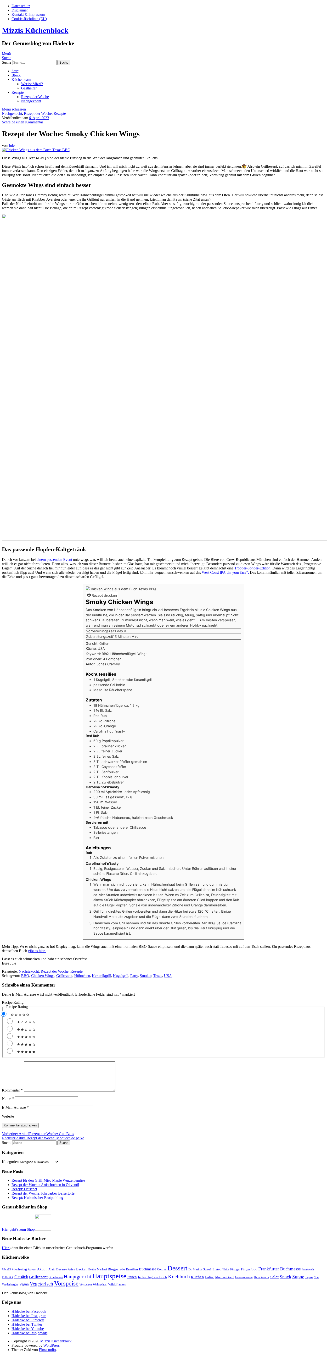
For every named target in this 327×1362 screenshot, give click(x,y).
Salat (274, 1276)
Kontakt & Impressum (28, 14)
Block (16, 75)
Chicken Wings (42, 976)
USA (168, 976)
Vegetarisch (41, 1284)
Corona (162, 1269)
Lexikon (209, 1277)
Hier (6, 1248)
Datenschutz (20, 6)
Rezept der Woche (35, 97)
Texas (157, 976)
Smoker (145, 976)
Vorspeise (66, 1283)
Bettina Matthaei (97, 1269)
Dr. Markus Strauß (200, 1269)
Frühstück (7, 1277)
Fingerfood (249, 1269)
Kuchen (197, 1277)
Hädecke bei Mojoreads (29, 1333)
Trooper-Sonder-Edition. (252, 568)
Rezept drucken (104, 595)
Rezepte (17, 92)
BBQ (25, 976)
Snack (285, 1276)
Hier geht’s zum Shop (18, 1229)
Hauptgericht (77, 1276)
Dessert (177, 1268)
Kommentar (12, 1090)
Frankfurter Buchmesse (279, 1268)
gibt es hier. (37, 951)
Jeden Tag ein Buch (152, 1277)
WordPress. (52, 1345)
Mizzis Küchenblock (35, 30)
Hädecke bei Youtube (27, 1329)
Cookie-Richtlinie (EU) (29, 19)
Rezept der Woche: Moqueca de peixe (43, 1138)
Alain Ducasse (57, 1269)
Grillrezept (64, 976)
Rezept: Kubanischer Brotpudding (37, 1198)
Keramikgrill (101, 976)
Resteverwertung (244, 1277)
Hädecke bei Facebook (28, 1311)
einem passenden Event (54, 559)
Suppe (298, 1276)
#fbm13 (6, 1269)
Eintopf (217, 1269)
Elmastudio (47, 1350)
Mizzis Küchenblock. (56, 1341)
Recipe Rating (12, 1002)
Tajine (309, 1277)
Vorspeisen (85, 1284)
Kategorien (10, 1162)
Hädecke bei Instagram (28, 1316)
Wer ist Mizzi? (32, 84)
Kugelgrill (120, 976)
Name (8, 1099)
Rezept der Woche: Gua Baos (38, 1134)
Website (8, 1116)
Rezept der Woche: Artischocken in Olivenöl (45, 1185)
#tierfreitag (19, 1269)
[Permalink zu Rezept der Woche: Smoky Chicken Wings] (36, 150)
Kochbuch (179, 1276)
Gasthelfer (29, 88)
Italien (132, 1277)
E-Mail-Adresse (15, 1107)
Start (14, 71)
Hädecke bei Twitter (26, 1324)
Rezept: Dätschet (24, 1189)
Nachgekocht (31, 101)
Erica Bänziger (231, 1269)
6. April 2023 (39, 118)
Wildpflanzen (117, 1284)
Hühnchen (82, 976)
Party (134, 976)
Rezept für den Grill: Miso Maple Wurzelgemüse (48, 1180)
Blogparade (116, 1269)
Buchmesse (147, 1269)
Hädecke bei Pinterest (27, 1320)
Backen (81, 1269)
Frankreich (308, 1269)
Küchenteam (21, 79)
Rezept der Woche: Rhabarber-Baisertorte (42, 1193)
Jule (12, 145)
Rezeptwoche (261, 1277)
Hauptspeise (109, 1276)
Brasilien (132, 1269)
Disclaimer (19, 10)
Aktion (42, 1269)
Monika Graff (224, 1277)
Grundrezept (56, 1277)
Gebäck (21, 1276)
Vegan (24, 1284)
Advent (32, 1269)
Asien (71, 1269)
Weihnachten (100, 1284)
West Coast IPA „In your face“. (225, 572)
